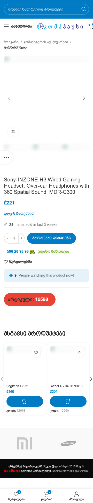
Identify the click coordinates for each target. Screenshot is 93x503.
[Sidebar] (6, 157)
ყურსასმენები (15, 47)
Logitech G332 (17, 386)
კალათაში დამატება (51, 238)
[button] (24, 401)
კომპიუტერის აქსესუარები (46, 42)
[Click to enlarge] (13, 132)
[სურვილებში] (36, 352)
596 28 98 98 (18, 251)
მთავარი (12, 42)
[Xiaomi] (25, 443)
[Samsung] (68, 443)
